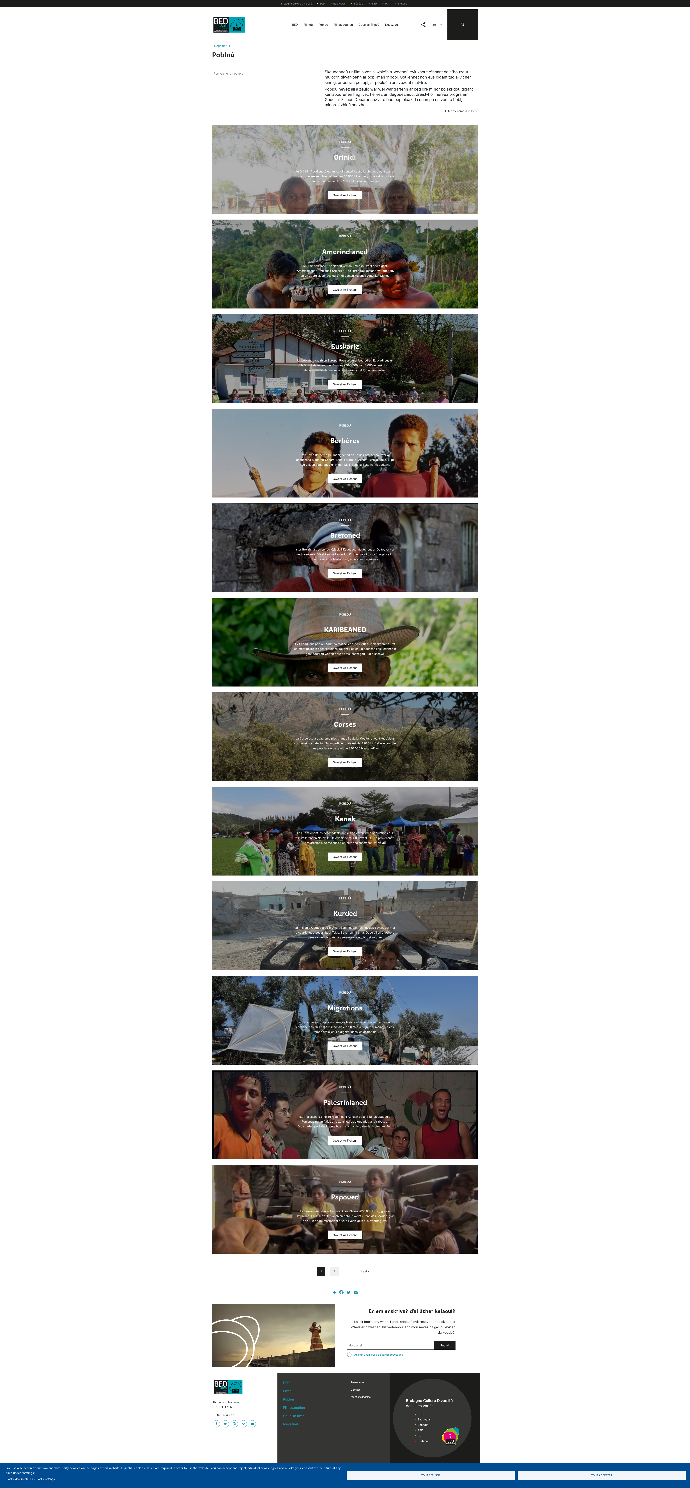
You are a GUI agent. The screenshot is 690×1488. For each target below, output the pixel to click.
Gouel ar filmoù (368, 24)
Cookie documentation (19, 1479)
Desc (474, 111)
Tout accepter (601, 1475)
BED (374, 3)
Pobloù (323, 24)
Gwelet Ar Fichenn (345, 195)
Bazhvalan (339, 3)
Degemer (220, 46)
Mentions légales (361, 1396)
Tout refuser (430, 1475)
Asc (467, 111)
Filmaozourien (343, 24)
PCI (387, 3)
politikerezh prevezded (389, 1354)
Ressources (357, 1382)
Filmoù (308, 24)
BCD (322, 3)
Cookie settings (45, 1479)
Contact (355, 1389)
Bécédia (359, 3)
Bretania (403, 3)
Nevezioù (391, 24)
